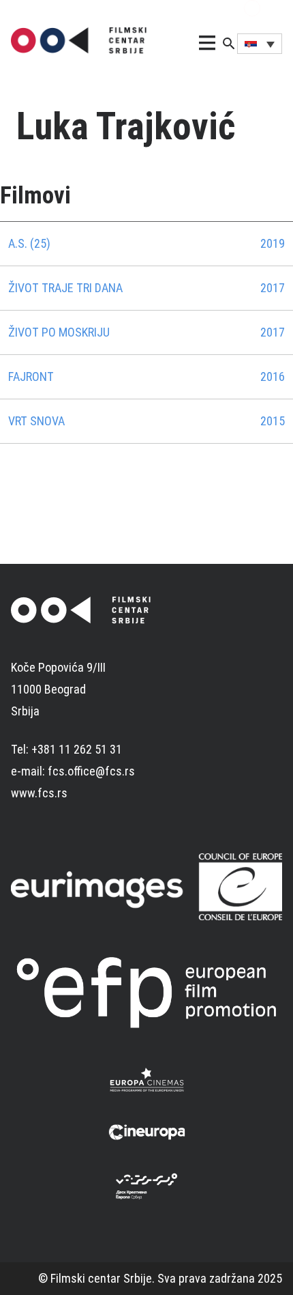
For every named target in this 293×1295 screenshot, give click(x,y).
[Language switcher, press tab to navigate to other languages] (259, 43)
